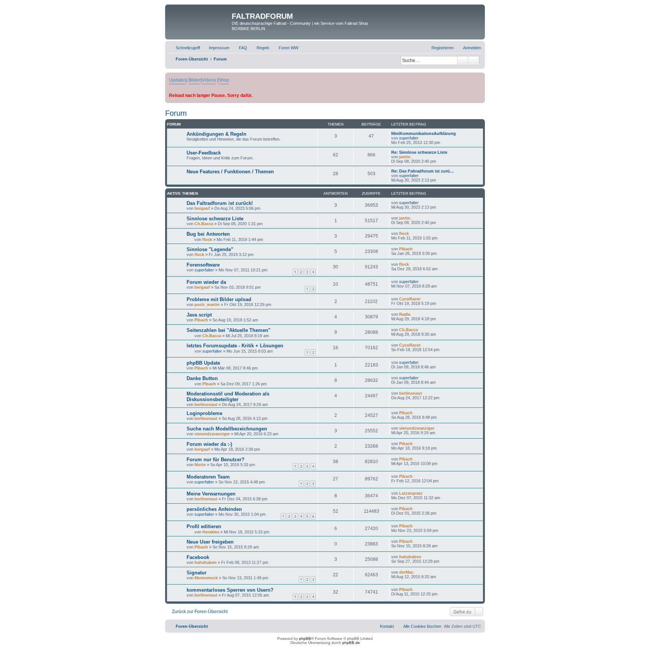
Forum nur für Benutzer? (216, 459)
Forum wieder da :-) (209, 444)
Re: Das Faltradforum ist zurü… (422, 171)
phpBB (305, 638)
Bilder (194, 80)
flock (207, 239)
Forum (176, 113)
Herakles (210, 532)
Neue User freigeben (210, 542)
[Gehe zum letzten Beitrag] (422, 202)
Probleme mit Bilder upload (219, 299)
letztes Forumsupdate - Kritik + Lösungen (235, 345)
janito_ (406, 156)
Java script (199, 315)
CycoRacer (410, 299)
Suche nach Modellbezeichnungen (227, 429)
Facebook (198, 557)
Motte (200, 464)
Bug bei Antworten (208, 234)
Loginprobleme (204, 413)
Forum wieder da (206, 282)
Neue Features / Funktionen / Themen (230, 171)
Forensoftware (203, 265)
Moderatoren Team (208, 477)
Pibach (406, 249)
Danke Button (202, 378)
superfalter (409, 138)
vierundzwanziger (212, 434)
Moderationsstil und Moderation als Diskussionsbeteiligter (228, 396)
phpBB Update (203, 363)
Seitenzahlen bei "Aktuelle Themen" (228, 330)
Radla (404, 314)
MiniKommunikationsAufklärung (423, 133)
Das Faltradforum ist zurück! (220, 203)
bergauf (202, 208)
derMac (406, 572)
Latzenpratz (411, 493)
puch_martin (207, 304)
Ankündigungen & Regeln (216, 134)
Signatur (197, 573)
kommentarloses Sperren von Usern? (230, 590)
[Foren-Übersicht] (199, 18)
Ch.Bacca (203, 223)
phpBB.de (351, 643)
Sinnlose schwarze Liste (215, 218)
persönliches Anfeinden (214, 509)
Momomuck (206, 578)
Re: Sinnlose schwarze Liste (419, 152)
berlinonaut (205, 404)
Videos (209, 80)
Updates (177, 80)
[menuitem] (215, 47)
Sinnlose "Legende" (210, 249)
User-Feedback (204, 153)
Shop (223, 80)
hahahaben (205, 562)
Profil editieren (204, 526)
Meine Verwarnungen (211, 494)
